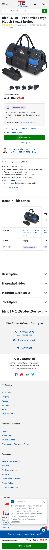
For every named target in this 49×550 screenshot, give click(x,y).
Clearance (6, 431)
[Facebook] (17, 374)
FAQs (4, 409)
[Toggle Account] (35, 4)
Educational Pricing (21, 444)
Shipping (5, 396)
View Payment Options (14, 132)
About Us (6, 465)
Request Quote (24, 143)
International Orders (10, 405)
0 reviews (16, 25)
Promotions (7, 435)
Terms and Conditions (11, 478)
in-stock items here (28, 123)
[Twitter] (32, 374)
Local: (24, 335)
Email (34, 152)
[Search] (44, 11)
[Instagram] (28, 374)
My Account (7, 392)
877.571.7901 (24, 152)
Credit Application (9, 470)
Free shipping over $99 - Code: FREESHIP (22, 129)
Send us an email (27, 340)
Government (7, 444)
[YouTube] (22, 374)
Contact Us (5, 527)
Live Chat (13, 152)
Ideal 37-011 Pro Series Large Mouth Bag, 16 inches (30, 232)
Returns (5, 401)
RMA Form (6, 474)
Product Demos (8, 440)
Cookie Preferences (10, 487)
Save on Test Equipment (12, 461)
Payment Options (9, 414)
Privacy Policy (7, 483)
